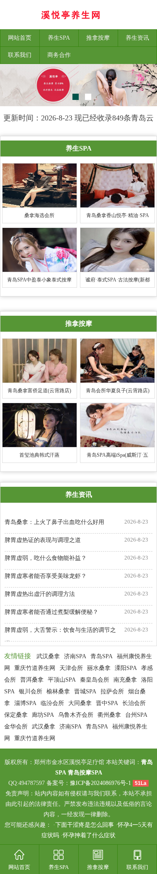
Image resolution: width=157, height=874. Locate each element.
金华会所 (16, 726)
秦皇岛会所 (94, 680)
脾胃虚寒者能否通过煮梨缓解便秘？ (51, 612)
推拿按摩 (98, 38)
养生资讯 (137, 38)
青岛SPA (101, 656)
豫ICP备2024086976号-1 (100, 783)
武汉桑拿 (48, 656)
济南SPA (75, 656)
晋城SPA (85, 691)
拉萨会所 (112, 691)
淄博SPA (25, 703)
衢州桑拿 (109, 715)
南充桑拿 (125, 680)
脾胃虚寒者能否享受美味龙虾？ (46, 576)
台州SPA (136, 715)
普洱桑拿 (32, 680)
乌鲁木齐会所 (75, 715)
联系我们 (19, 55)
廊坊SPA (43, 715)
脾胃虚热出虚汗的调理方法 (40, 594)
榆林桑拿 (58, 691)
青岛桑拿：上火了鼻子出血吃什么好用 (54, 522)
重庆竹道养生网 (34, 668)
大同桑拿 (80, 703)
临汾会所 (52, 703)
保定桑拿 (16, 715)
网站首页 (19, 38)
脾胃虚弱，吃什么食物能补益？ (46, 558)
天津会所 (71, 668)
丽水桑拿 (99, 668)
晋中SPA (107, 703)
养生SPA (59, 38)
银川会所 (30, 691)
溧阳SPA (126, 668)
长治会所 (134, 703)
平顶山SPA (62, 680)
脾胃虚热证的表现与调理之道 (43, 540)
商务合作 (59, 55)
